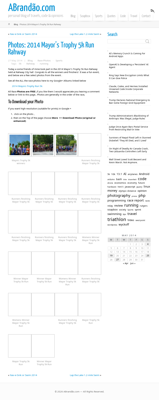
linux (147, 186)
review (118, 205)
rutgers (144, 205)
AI (124, 174)
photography (118, 195)
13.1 (119, 174)
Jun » (132, 263)
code (142, 178)
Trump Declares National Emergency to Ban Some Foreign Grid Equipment (129, 101)
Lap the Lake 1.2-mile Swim (84, 33)
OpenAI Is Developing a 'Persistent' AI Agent (128, 66)
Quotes (111, 16)
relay (110, 205)
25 (148, 255)
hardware (111, 187)
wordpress (112, 225)
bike (125, 180)
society (122, 209)
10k (113, 174)
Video (130, 220)
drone (110, 183)
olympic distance (127, 191)
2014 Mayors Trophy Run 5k (27, 86)
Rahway (30, 63)
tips (124, 214)
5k (20, 63)
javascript (130, 186)
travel (132, 213)
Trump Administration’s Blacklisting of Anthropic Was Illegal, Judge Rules (129, 117)
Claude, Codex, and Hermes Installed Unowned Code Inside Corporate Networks (128, 89)
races (147, 201)
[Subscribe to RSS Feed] (152, 11)
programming (116, 200)
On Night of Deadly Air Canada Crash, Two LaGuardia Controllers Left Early (128, 150)
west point (140, 220)
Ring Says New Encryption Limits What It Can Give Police (129, 77)
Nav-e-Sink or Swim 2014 (23, 33)
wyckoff (124, 224)
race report (135, 200)
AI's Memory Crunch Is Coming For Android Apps (127, 55)
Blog (73, 16)
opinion (142, 190)
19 (111, 255)
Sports (98, 16)
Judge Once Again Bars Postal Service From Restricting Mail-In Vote (128, 128)
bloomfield (132, 180)
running (44, 63)
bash (119, 179)
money (112, 191)
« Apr (125, 263)
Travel (133, 16)
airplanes (133, 174)
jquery (139, 187)
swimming (114, 214)
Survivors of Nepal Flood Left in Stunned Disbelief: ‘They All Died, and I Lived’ (130, 139)
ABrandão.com (31, 8)
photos (134, 196)
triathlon (116, 219)
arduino (111, 179)
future (141, 182)
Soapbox (85, 16)
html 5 (120, 187)
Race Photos (44, 60)
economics (120, 182)
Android (144, 174)
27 (117, 259)
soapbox (112, 209)
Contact (146, 16)
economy (132, 182)
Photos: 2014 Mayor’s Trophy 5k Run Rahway (51, 49)
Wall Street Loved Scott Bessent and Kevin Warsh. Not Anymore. (127, 161)
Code (123, 16)
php (142, 195)
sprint (138, 209)
